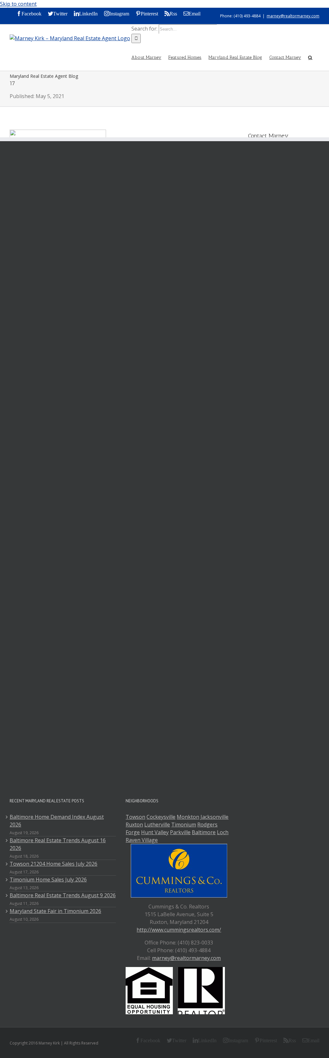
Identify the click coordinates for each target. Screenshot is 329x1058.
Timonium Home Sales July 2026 (48, 879)
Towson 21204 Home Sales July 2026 (53, 863)
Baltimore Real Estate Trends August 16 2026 (58, 844)
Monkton (188, 816)
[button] (310, 57)
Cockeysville (161, 816)
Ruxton (134, 824)
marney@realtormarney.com (293, 16)
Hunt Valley (155, 832)
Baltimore (204, 832)
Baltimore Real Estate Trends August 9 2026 (63, 895)
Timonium (183, 824)
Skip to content (18, 3)
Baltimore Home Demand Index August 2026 (57, 820)
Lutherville (157, 824)
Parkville (180, 832)
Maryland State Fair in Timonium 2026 (55, 911)
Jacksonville (214, 816)
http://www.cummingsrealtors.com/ (179, 929)
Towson (135, 816)
